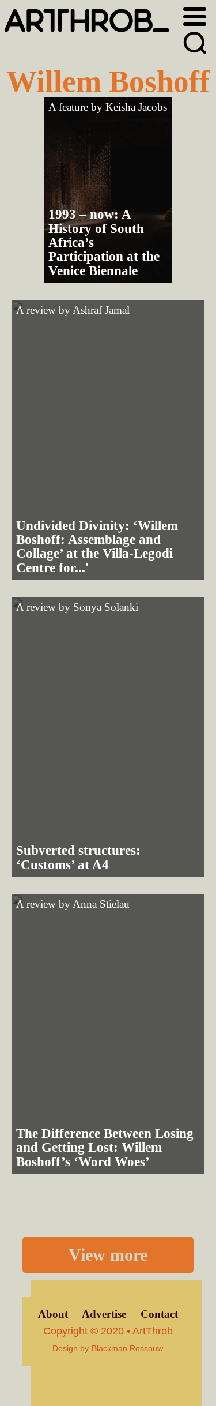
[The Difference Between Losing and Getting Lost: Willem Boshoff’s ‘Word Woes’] (108, 1034)
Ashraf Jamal (101, 310)
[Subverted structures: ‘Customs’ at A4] (108, 737)
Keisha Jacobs (136, 107)
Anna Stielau (101, 904)
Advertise (104, 1314)
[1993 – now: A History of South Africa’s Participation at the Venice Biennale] (108, 190)
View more (108, 1254)
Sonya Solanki (105, 607)
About (53, 1314)
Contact (159, 1314)
